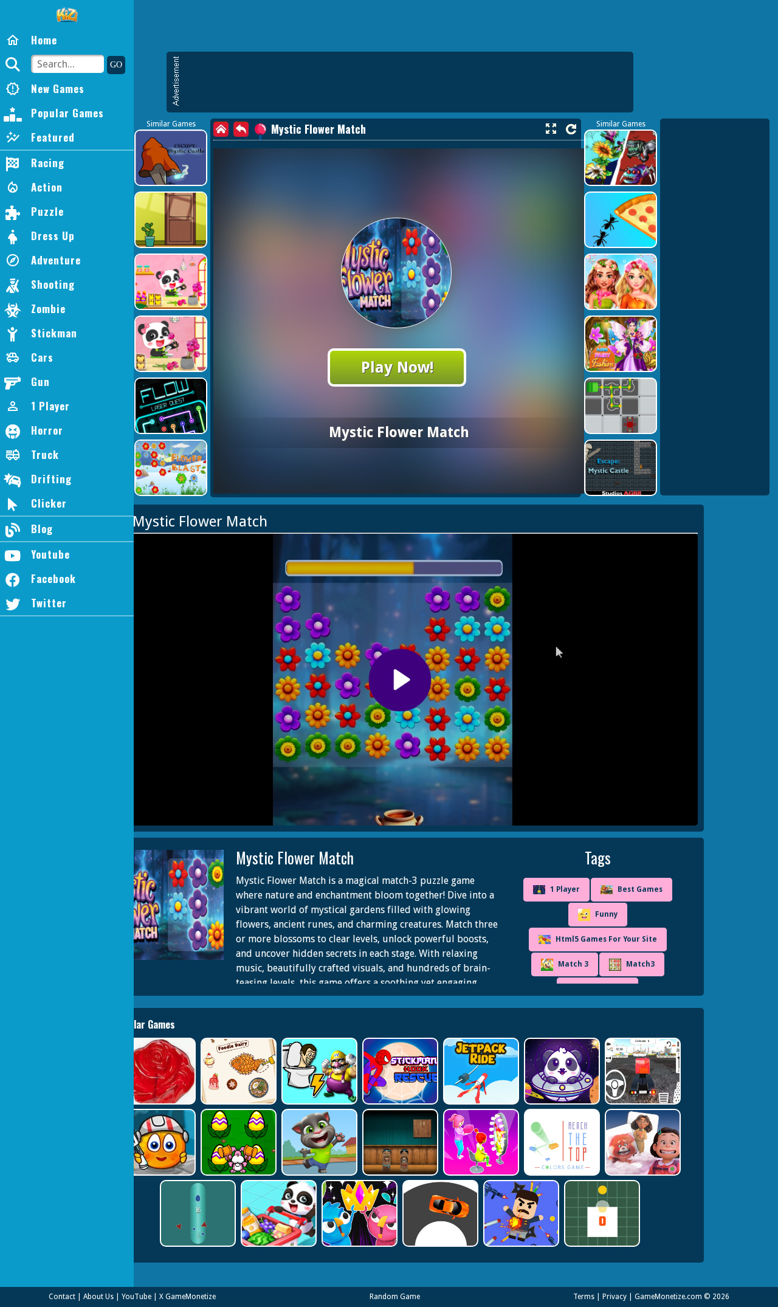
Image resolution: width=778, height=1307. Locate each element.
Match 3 (573, 964)
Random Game (395, 1296)
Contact (62, 1296)
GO (116, 64)
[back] (241, 129)
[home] (221, 129)
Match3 (640, 964)
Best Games (640, 889)
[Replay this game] (571, 129)
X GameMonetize (187, 1296)
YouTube (136, 1296)
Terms (583, 1296)
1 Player (565, 889)
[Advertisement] (406, 82)
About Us (98, 1296)
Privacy (614, 1296)
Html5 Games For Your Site (606, 939)
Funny (606, 914)
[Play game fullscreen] (550, 128)
